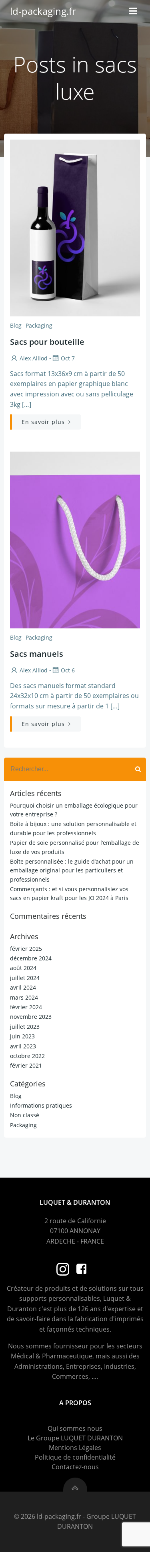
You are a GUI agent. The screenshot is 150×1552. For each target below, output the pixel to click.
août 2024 (23, 968)
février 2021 (26, 1065)
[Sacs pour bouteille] (75, 227)
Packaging (39, 325)
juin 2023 (22, 1036)
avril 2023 (23, 1046)
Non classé (24, 1115)
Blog (16, 325)
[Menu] (133, 11)
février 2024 (26, 1007)
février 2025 (26, 948)
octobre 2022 (27, 1056)
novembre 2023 (31, 1016)
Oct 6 (68, 670)
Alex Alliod (34, 358)
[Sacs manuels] (75, 539)
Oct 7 (68, 358)
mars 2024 (24, 997)
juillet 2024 (25, 978)
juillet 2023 (25, 1026)
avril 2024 (23, 987)
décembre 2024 (31, 958)
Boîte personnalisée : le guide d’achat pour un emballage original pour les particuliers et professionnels (72, 870)
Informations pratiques (41, 1105)
